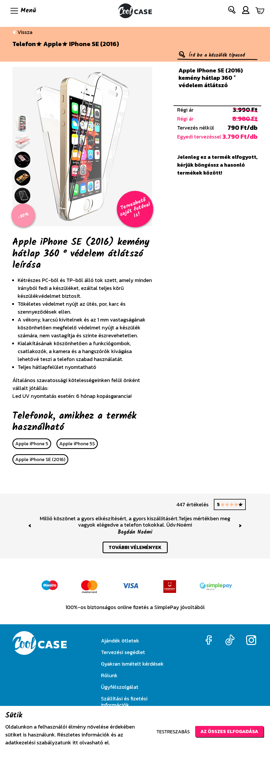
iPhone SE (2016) (94, 44)
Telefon (24, 44)
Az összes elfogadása (229, 731)
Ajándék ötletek (120, 641)
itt (75, 742)
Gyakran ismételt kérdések (132, 664)
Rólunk (109, 675)
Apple (52, 44)
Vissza (24, 32)
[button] (232, 11)
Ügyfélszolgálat (119, 687)
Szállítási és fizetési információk (124, 702)
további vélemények (135, 547)
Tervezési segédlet (123, 652)
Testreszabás (173, 731)
